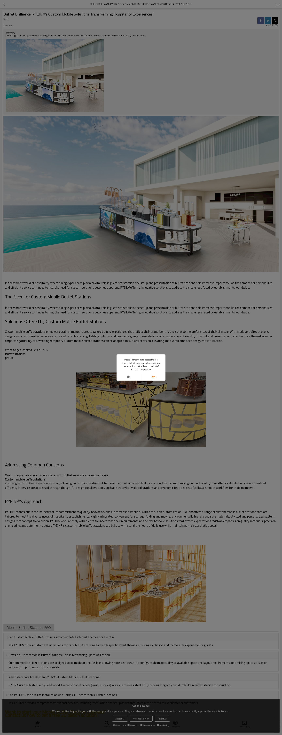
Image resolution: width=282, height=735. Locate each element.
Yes (153, 377)
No (128, 377)
